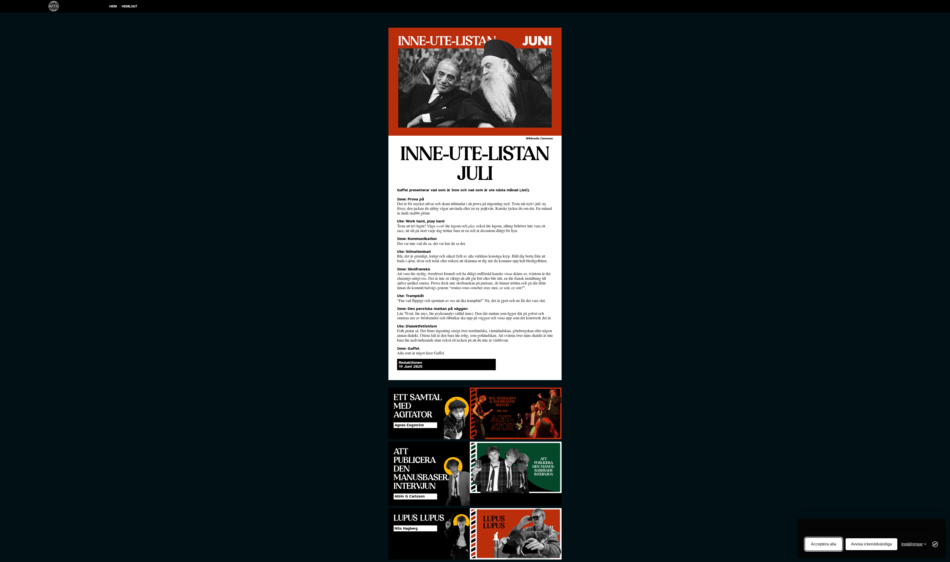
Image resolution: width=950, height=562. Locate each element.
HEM (113, 6)
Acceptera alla (823, 544)
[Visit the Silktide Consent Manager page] (935, 544)
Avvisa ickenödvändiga (871, 544)
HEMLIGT (129, 6)
